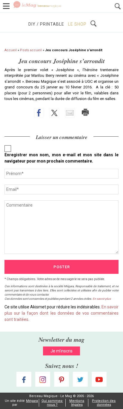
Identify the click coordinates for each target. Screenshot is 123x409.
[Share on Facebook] (39, 113)
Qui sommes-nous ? (52, 403)
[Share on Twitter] (54, 113)
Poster (61, 267)
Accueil (10, 50)
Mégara (32, 401)
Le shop (77, 24)
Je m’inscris (61, 351)
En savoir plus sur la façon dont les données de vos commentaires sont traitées (61, 313)
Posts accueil (31, 50)
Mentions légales (76, 403)
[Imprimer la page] (85, 112)
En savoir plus (102, 298)
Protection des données (104, 403)
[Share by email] (70, 113)
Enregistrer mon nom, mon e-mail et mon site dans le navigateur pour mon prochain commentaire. (61, 157)
